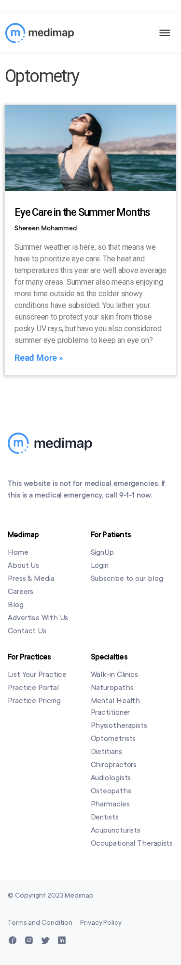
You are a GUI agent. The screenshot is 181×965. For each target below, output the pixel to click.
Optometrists (113, 738)
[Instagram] (29, 940)
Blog (16, 604)
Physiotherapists (119, 725)
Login (100, 565)
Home (18, 552)
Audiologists (111, 777)
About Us (23, 565)
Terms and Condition (40, 922)
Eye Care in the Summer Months (82, 212)
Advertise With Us (38, 617)
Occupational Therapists (132, 843)
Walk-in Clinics (115, 674)
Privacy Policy (101, 922)
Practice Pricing (34, 700)
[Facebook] (12, 940)
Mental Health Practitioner (115, 706)
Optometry (42, 76)
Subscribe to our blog (127, 578)
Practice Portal (33, 687)
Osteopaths (111, 791)
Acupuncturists (116, 830)
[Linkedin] (62, 940)
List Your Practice (37, 674)
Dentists (105, 817)
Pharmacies (110, 804)
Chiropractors (114, 764)
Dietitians (106, 751)
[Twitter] (45, 940)
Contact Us (27, 631)
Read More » (38, 358)
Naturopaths (112, 687)
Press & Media (31, 578)
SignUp (102, 552)
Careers (20, 591)
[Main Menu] (165, 33)
